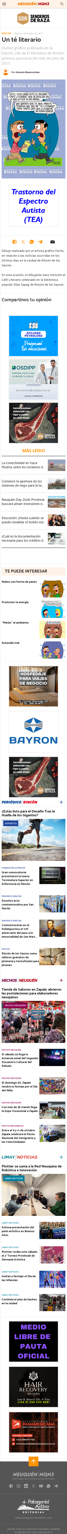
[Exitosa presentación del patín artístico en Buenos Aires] (52, 1222)
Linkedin (26, 1487)
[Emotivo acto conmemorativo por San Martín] (52, 896)
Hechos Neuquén (15, 1005)
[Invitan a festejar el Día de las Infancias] (52, 1271)
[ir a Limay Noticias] (19, 1157)
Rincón (6, 33)
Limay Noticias (14, 1178)
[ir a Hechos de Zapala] (19, 980)
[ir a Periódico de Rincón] (19, 802)
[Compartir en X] (23, 241)
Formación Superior (13, 868)
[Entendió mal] (52, 642)
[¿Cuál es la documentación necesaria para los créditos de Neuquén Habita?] (56, 533)
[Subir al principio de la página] (33, 1461)
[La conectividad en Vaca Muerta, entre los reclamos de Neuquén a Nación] (56, 460)
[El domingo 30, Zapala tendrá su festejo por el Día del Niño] (52, 1078)
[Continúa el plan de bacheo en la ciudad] (52, 1294)
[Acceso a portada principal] (33, 3)
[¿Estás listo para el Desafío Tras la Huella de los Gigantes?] (33, 819)
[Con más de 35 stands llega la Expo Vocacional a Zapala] (52, 1102)
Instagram (18, 1487)
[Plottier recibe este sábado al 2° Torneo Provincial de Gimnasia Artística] (52, 1247)
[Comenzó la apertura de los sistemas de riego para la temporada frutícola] (56, 478)
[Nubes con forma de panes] (52, 581)
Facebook (11, 1487)
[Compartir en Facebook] (14, 241)
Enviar (52, 241)
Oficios (6, 949)
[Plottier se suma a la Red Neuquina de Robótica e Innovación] (33, 1174)
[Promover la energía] (52, 601)
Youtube (41, 1487)
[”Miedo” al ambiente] (52, 622)
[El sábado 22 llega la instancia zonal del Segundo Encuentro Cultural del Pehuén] (52, 1049)
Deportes (11, 823)
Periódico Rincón (11, 896)
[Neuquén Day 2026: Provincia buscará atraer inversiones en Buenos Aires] (56, 497)
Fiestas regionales (13, 1126)
